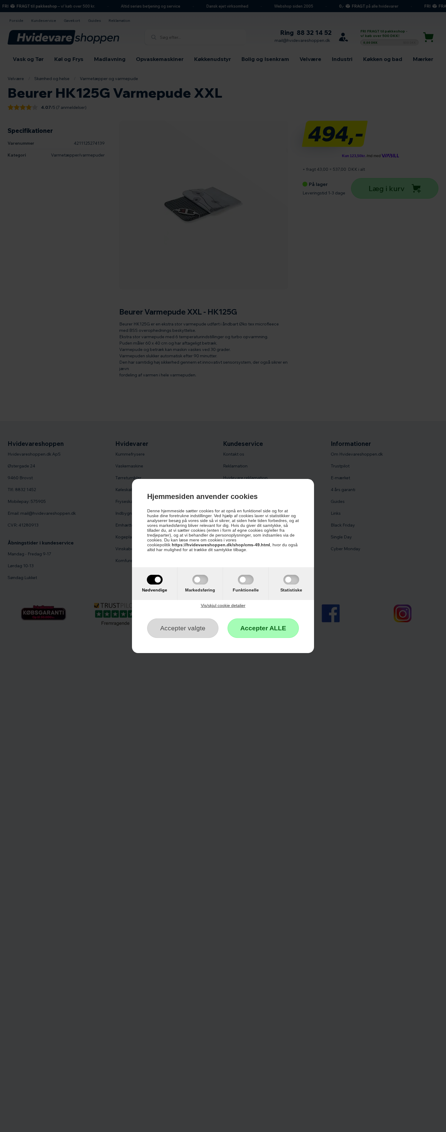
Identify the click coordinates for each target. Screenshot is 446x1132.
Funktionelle (246, 590)
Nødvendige (154, 590)
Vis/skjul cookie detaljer (223, 605)
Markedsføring (200, 590)
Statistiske (291, 590)
